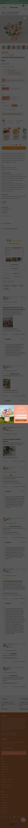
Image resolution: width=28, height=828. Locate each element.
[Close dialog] (26, 406)
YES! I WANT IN (21, 420)
